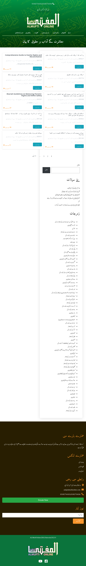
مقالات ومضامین (71, 384)
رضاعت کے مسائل (71, 309)
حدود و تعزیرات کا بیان (70, 279)
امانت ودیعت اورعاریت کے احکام (68, 232)
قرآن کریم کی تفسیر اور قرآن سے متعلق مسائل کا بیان (65, 350)
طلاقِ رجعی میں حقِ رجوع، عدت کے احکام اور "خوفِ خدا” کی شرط (67, 205)
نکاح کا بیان (72, 394)
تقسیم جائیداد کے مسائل (70, 262)
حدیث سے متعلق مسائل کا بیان (69, 282)
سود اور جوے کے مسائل (70, 323)
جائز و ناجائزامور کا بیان (70, 266)
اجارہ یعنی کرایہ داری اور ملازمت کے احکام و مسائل (65, 222)
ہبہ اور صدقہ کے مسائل (70, 400)
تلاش (78, 165)
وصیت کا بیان (72, 404)
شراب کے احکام (71, 326)
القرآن (73, 228)
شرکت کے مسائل (71, 330)
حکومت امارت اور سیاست (70, 286)
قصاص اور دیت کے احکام (70, 360)
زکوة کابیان (73, 316)
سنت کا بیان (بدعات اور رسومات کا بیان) (66, 320)
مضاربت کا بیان (71, 377)
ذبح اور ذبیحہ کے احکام (71, 303)
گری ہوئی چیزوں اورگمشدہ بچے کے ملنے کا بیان (66, 373)
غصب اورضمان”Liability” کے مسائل (66, 343)
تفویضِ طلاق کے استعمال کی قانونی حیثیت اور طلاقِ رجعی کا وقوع (67, 195)
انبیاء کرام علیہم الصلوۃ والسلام (69, 239)
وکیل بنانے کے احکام (70, 411)
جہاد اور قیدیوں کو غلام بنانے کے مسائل (67, 272)
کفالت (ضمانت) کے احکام (69, 363)
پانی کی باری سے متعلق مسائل (69, 252)
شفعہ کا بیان (72, 333)
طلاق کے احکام (72, 336)
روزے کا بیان (72, 313)
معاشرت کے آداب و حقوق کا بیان (68, 380)
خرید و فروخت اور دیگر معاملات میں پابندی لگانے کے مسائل (63, 293)
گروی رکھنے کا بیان (71, 370)
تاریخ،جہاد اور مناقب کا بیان (69, 255)
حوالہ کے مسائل (72, 289)
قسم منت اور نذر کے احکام (70, 357)
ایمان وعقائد (72, 242)
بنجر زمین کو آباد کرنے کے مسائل (68, 245)
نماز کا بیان (73, 397)
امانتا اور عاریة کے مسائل (70, 235)
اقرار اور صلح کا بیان (71, 225)
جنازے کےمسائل (71, 269)
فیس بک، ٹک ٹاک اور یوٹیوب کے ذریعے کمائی (71, 191)
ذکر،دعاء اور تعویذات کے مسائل (68, 306)
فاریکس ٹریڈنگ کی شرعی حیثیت (73, 188)
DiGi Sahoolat (46, 537)
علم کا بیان (73, 340)
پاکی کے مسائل (72, 249)
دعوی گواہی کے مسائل (70, 299)
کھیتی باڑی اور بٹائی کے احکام (69, 367)
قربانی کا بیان (72, 353)
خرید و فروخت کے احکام (70, 296)
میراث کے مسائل (71, 387)
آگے (33, 156)
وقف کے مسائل (71, 407)
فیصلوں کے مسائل (71, 346)
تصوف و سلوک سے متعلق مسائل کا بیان (67, 259)
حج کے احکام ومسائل (71, 276)
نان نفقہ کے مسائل (71, 390)
